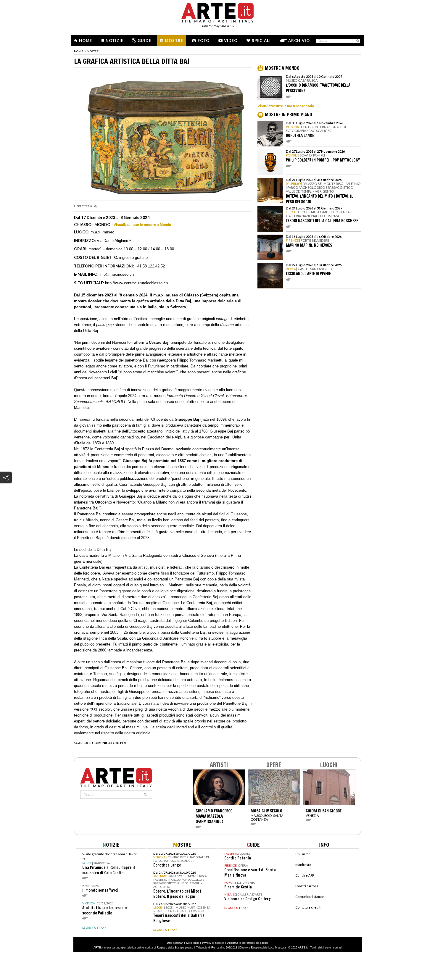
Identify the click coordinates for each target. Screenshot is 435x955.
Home (85, 40)
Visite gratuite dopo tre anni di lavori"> (110, 863)
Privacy (206, 942)
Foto (204, 40)
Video (231, 40)
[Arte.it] (217, 11)
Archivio (299, 40)
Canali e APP (304, 875)
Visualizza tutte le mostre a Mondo (142, 225)
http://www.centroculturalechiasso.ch (136, 283)
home (78, 51)
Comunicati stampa (309, 896)
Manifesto (303, 865)
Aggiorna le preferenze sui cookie (247, 942)
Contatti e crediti (308, 907)
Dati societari (175, 942)
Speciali (261, 40)
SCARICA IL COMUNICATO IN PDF (100, 743)
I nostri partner (306, 886)
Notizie (114, 40)
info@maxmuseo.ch (116, 274)
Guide (144, 40)
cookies (219, 942)
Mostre (174, 40)
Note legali (192, 942)
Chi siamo (302, 854)
